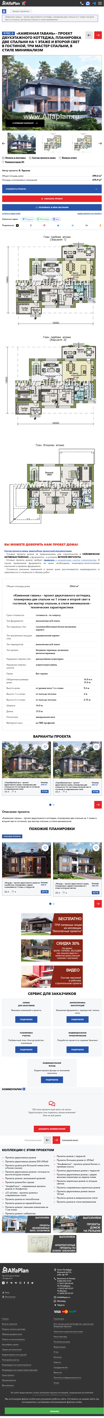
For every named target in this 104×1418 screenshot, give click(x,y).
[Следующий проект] (56, 1140)
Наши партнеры (60, 1336)
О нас (56, 1352)
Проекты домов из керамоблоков (23, 1203)
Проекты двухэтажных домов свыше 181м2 (76, 1192)
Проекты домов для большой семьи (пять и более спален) (27, 1166)
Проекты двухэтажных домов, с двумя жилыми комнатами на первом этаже (77, 1175)
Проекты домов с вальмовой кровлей (25, 1178)
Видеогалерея (60, 1347)
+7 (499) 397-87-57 (65, 1293)
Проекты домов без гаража (19, 1182)
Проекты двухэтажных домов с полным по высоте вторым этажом (27, 1173)
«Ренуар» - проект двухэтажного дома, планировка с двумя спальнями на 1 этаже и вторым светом (72, 886)
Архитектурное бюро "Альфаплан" (11, 1277)
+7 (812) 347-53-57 (65, 1288)
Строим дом (59, 1319)
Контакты (58, 1357)
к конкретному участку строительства (70, 560)
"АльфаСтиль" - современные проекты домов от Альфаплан (25, 1187)
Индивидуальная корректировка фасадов (19, 1370)
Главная (5, 1319)
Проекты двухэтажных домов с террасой (78, 1170)
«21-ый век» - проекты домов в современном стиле (21, 1194)
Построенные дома (62, 1342)
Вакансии (58, 1372)
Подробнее (16, 771)
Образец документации (12, 1334)
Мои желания (8, 1385)
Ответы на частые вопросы (13, 1339)
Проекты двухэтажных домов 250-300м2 (26, 1161)
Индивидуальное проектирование (16, 1365)
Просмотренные (9, 1380)
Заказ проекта (8, 1375)
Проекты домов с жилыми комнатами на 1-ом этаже (26, 1208)
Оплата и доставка (15, 157)
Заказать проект (53, 198)
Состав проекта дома (44, 157)
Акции (56, 1383)
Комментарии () (14, 162)
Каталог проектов (9, 1324)
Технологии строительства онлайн (68, 1331)
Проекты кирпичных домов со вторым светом (77, 1182)
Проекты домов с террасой (71, 1156)
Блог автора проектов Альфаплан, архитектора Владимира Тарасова (74, 1325)
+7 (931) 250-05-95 (65, 1283)
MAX (57, 219)
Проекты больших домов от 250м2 (75, 1160)
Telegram (28, 219)
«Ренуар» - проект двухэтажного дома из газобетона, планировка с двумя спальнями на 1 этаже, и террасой (22, 885)
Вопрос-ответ (69, 157)
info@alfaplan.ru (63, 1297)
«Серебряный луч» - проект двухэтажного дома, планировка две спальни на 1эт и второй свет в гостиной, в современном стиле (22, 785)
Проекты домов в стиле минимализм (76, 1202)
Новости (57, 1362)
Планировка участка (10, 1360)
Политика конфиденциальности (67, 1377)
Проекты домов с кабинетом (20, 1213)
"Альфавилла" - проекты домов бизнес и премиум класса (78, 1165)
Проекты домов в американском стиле (77, 1198)
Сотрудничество (61, 1367)
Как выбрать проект (10, 1344)
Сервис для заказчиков (52, 994)
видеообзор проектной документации (50, 551)
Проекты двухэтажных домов (20, 1157)
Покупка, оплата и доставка (13, 1329)
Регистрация (10, 1297)
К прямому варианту (23, 123)
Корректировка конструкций (14, 1354)
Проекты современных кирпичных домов (78, 1187)
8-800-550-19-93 (64, 1281)
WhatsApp (44, 219)
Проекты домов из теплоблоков (22, 1199)
